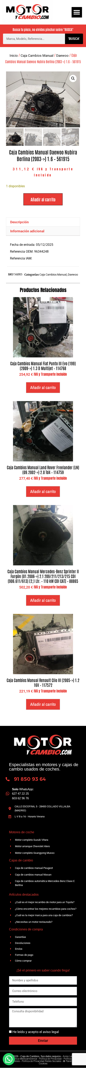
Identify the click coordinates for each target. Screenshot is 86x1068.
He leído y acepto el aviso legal (35, 1032)
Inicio (14, 56)
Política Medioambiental (24, 1058)
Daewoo (62, 56)
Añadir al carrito (43, 199)
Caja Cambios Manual (37, 56)
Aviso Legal (69, 1056)
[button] (77, 12)
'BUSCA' (74, 39)
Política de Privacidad (50, 1058)
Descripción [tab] (19, 222)
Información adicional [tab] (27, 231)
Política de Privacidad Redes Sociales (41, 1061)
